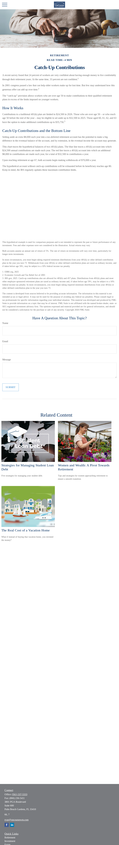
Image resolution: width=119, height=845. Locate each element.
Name (5, 323)
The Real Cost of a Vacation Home (25, 530)
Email (5, 341)
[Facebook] (6, 825)
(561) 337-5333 (19, 794)
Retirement (9, 837)
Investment (9, 841)
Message (6, 359)
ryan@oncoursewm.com (16, 819)
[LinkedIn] (12, 825)
